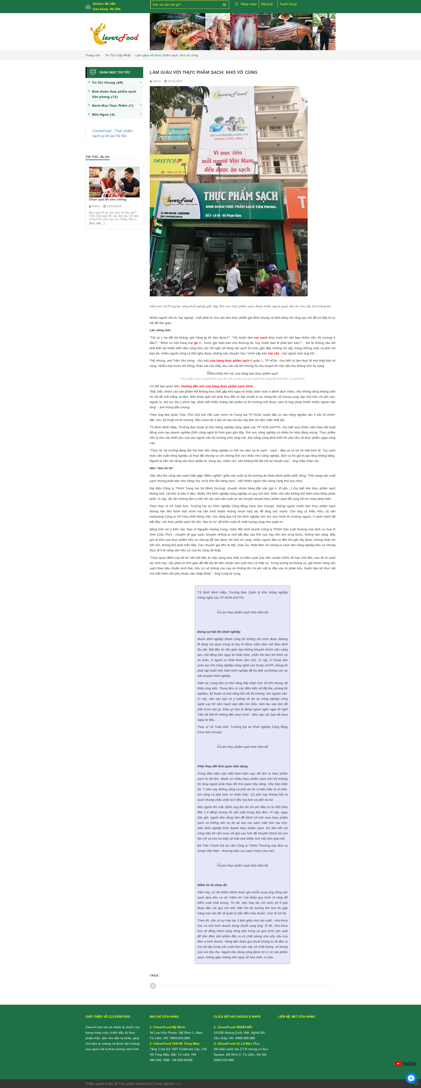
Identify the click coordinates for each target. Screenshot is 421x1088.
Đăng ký (267, 4)
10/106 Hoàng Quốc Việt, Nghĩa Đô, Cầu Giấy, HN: (240, 1032)
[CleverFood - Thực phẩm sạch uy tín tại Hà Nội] (114, 34)
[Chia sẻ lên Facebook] (153, 986)
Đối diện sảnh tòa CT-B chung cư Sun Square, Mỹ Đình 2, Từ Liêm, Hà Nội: (241, 1049)
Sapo (178, 1083)
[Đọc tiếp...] (97, 223)
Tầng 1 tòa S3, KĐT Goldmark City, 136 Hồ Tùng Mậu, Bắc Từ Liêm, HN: (178, 1049)
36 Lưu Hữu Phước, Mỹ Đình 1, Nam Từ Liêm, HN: (176, 1032)
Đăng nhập (249, 4)
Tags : (155, 975)
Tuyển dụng (288, 4)
